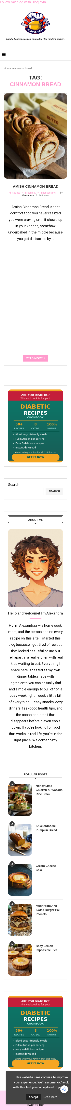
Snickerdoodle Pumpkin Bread (46, 828)
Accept (33, 1097)
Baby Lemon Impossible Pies (46, 948)
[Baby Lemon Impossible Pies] (20, 960)
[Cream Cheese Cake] (20, 880)
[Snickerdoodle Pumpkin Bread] (20, 840)
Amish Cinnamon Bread (35, 186)
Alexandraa (27, 195)
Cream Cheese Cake (46, 868)
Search (13, 485)
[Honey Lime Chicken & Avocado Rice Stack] (20, 800)
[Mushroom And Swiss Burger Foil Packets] (20, 920)
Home (7, 68)
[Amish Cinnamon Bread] (35, 136)
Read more (34, 358)
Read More (50, 1097)
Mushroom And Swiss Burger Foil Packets (48, 910)
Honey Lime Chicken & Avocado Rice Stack (49, 790)
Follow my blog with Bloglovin (23, 2)
